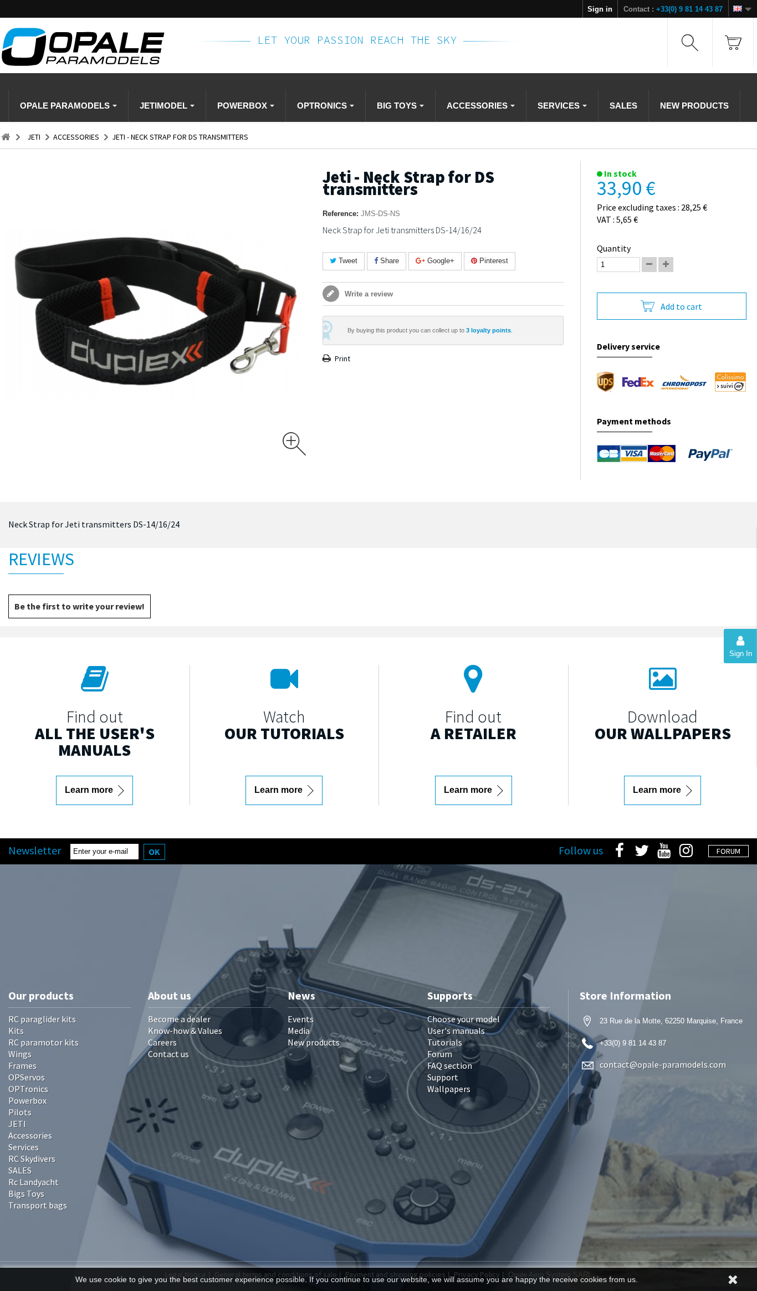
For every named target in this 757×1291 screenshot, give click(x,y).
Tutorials (444, 1042)
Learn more (90, 790)
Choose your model (463, 1018)
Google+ (439, 261)
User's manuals (456, 1030)
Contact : (673, 9)
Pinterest (492, 261)
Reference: (341, 213)
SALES (20, 1170)
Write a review (367, 294)
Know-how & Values (185, 1030)
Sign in (599, 9)
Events (301, 1018)
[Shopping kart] (733, 42)
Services (23, 1146)
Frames (22, 1065)
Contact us (168, 1053)
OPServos (26, 1077)
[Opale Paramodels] (88, 47)
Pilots (20, 1112)
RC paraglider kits (42, 1018)
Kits (16, 1030)
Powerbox (27, 1100)
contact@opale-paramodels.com (663, 1064)
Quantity (614, 248)
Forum (439, 1053)
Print (342, 358)
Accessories (30, 1135)
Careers (162, 1042)
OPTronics (28, 1088)
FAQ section (449, 1065)
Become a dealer (179, 1018)
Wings (20, 1053)
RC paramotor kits (43, 1042)
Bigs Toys (26, 1193)
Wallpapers (448, 1088)
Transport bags (37, 1205)
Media (299, 1030)
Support (442, 1077)
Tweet (346, 261)
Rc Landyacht (33, 1181)
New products (314, 1042)
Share (388, 261)
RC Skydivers (31, 1158)
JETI (17, 1123)
